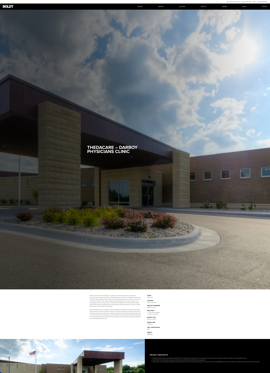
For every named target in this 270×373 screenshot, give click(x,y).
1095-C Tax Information (260, 2)
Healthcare (150, 334)
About (244, 6)
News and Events (234, 2)
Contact (264, 6)
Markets (140, 6)
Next (141, 358)
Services (161, 6)
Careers (224, 6)
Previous (3, 358)
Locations (182, 6)
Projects (204, 6)
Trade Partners (246, 2)
